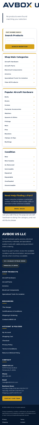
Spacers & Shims (11, 117)
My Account (6, 332)
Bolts (7, 97)
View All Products (11, 82)
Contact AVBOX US (9, 319)
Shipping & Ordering (9, 315)
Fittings (8, 121)
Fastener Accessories (13, 109)
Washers (8, 113)
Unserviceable (10, 185)
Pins (6, 129)
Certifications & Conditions (12, 311)
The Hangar (6, 307)
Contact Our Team (12, 398)
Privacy (4, 419)
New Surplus (9, 161)
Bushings (8, 142)
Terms (22, 419)
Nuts (6, 125)
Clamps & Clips (10, 138)
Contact (22, 422)
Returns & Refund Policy (11, 353)
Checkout (5, 340)
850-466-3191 (6, 376)
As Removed (9, 165)
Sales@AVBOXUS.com (10, 382)
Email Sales (19, 208)
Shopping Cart (7, 336)
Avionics (8, 74)
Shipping (5, 422)
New (6, 156)
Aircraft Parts (10, 66)
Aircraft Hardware (11, 61)
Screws (7, 105)
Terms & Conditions (9, 349)
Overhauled (9, 181)
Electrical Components (13, 70)
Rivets (7, 101)
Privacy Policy (7, 344)
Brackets (8, 134)
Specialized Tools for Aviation (16, 78)
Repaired (8, 173)
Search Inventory (20, 46)
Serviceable (9, 169)
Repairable (9, 177)
